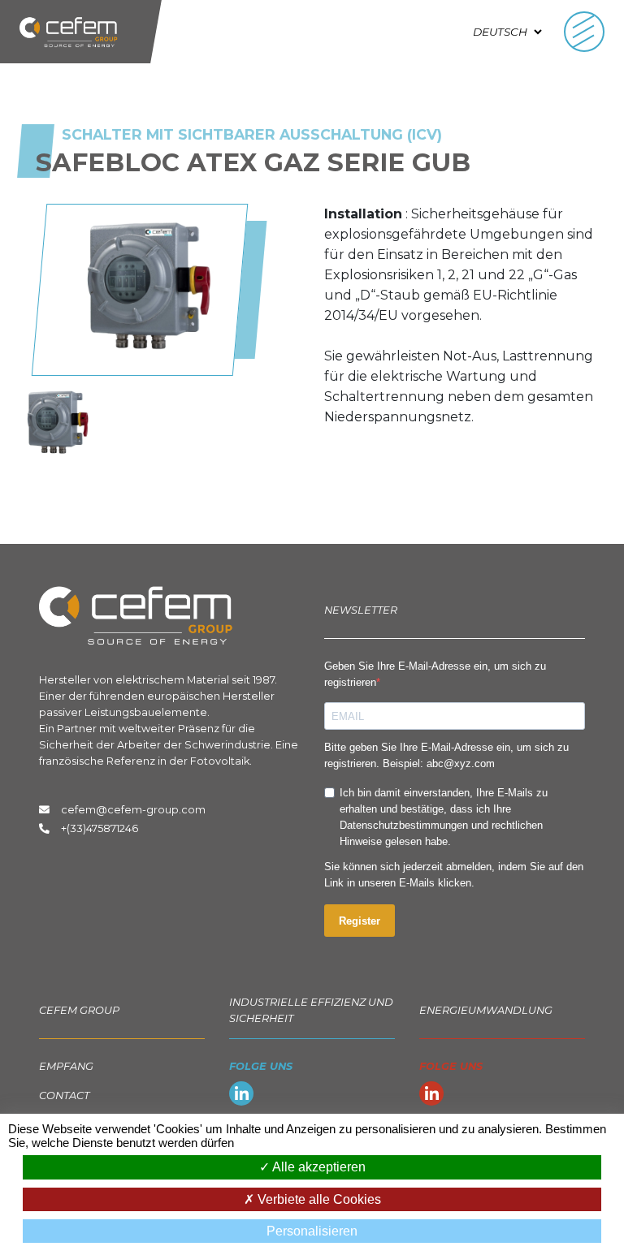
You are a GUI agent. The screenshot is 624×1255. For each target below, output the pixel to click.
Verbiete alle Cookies (317, 1199)
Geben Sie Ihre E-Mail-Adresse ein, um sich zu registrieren (435, 674)
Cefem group (79, 1010)
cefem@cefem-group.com (131, 810)
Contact (64, 1095)
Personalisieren (312, 1231)
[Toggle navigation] (584, 31)
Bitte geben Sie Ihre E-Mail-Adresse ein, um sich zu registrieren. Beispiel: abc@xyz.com (446, 755)
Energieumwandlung (485, 1010)
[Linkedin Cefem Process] (241, 1096)
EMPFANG (66, 1066)
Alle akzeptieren (318, 1167)
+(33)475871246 (99, 828)
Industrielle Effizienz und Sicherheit (311, 1010)
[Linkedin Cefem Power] (431, 1096)
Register (359, 921)
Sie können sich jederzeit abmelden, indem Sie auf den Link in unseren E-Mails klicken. (453, 874)
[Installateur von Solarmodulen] (56, 423)
